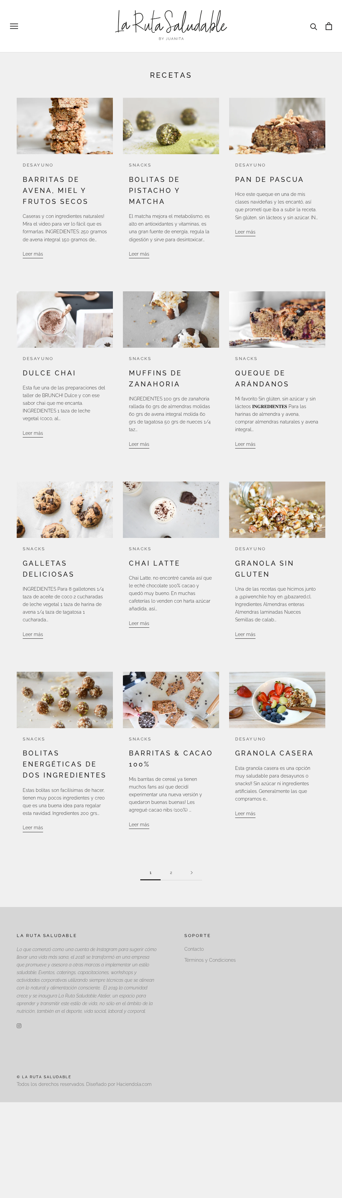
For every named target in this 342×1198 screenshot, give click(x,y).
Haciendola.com (134, 1084)
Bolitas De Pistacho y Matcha (154, 191)
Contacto (194, 949)
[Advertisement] (171, 1149)
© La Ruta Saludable (44, 1077)
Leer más (33, 254)
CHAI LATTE (154, 563)
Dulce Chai (49, 373)
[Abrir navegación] (14, 26)
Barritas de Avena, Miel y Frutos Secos (56, 191)
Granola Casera (274, 753)
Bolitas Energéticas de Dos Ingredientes (65, 764)
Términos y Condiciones (210, 960)
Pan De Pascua (269, 180)
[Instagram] (19, 1025)
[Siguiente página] (191, 872)
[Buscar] (313, 26)
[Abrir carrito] (329, 26)
